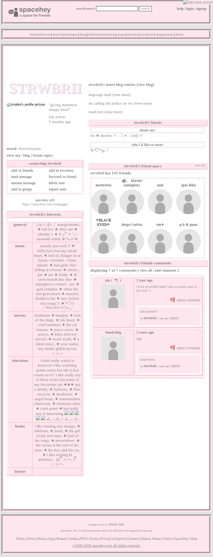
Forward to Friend (62, 177)
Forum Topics (43, 155)
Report (174, 318)
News (31, 539)
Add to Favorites (61, 170)
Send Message (21, 177)
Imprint (119, 539)
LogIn (190, 9)
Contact (133, 539)
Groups (120, 34)
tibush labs (116, 524)
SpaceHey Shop (185, 539)
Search (145, 8)
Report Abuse (151, 539)
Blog (83, 34)
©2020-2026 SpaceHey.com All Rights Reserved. (106, 546)
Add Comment (165, 270)
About (179, 34)
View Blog (145, 85)
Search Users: (85, 8)
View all (146, 270)
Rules (41, 539)
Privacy (106, 539)
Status (167, 539)
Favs (143, 34)
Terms (93, 539)
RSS (83, 539)
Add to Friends (21, 170)
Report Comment (188, 300)
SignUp (201, 9)
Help (180, 9)
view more (121, 95)
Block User (56, 183)
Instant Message (23, 183)
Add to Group (21, 189)
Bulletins (95, 34)
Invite (152, 34)
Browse (45, 34)
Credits (73, 539)
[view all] (200, 165)
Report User (57, 189)
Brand (60, 539)
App (161, 34)
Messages (70, 34)
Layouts (132, 34)
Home (34, 34)
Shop (169, 34)
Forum (107, 34)
